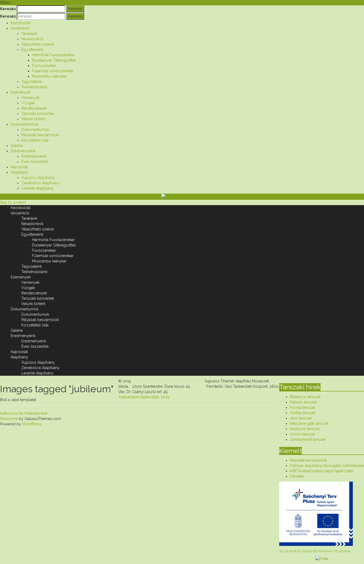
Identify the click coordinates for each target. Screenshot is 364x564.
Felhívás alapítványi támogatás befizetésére (327, 465)
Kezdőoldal (21, 23)
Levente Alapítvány (37, 188)
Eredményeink (23, 151)
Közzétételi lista (34, 140)
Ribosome (9, 419)
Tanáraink (29, 33)
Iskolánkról (20, 28)
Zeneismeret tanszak (308, 439)
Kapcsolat (19, 167)
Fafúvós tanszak (303, 402)
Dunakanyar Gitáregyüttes (54, 60)
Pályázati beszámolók (40, 135)
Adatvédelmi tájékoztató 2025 (143, 397)
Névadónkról (32, 39)
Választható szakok (37, 44)
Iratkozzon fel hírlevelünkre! (23, 413)
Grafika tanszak (303, 413)
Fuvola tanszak (302, 407)
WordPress (31, 424)
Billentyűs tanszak (305, 397)
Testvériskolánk (34, 87)
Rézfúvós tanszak (305, 429)
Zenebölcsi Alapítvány (40, 183)
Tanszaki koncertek (37, 113)
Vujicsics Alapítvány (38, 177)
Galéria (17, 145)
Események (21, 92)
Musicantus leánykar (49, 76)
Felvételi (297, 476)
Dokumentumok (24, 124)
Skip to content (13, 202)
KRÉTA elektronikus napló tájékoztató (322, 471)
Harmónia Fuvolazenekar (53, 55)
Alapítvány (19, 172)
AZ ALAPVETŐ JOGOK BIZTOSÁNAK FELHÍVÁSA (314, 551)
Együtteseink (32, 49)
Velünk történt (33, 119)
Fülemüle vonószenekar (53, 71)
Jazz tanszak (301, 418)
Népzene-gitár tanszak (309, 423)
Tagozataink (31, 81)
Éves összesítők (34, 161)
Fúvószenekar (44, 65)
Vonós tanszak (302, 434)
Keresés (8, 9)
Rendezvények (34, 108)
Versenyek (30, 97)
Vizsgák (28, 103)
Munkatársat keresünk (308, 460)
